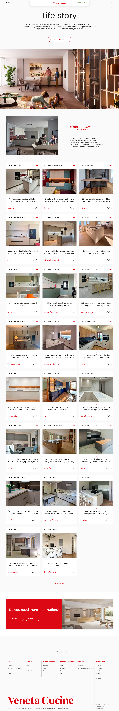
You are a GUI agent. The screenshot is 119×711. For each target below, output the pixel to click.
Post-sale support (64, 671)
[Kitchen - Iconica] (23, 181)
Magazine (45, 665)
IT (52, 651)
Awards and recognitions (14, 668)
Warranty (62, 668)
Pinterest (98, 673)
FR (61, 651)
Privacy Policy (11, 708)
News (44, 668)
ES (66, 651)
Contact (62, 665)
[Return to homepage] (41, 700)
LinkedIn (98, 671)
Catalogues (80, 665)
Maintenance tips (64, 676)
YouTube (98, 678)
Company (10, 665)
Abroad (28, 668)
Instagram (99, 668)
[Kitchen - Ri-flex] (96, 493)
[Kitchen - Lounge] (96, 181)
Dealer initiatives (30, 671)
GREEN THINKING (82, 3)
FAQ (61, 673)
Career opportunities (13, 671)
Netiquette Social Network (63, 708)
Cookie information (50, 708)
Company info (20, 708)
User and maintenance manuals (85, 668)
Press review (46, 671)
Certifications (11, 673)
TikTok (97, 676)
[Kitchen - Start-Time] (59, 181)
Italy (27, 665)
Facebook (98, 665)
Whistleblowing (40, 708)
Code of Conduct (29, 708)
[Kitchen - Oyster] (23, 285)
